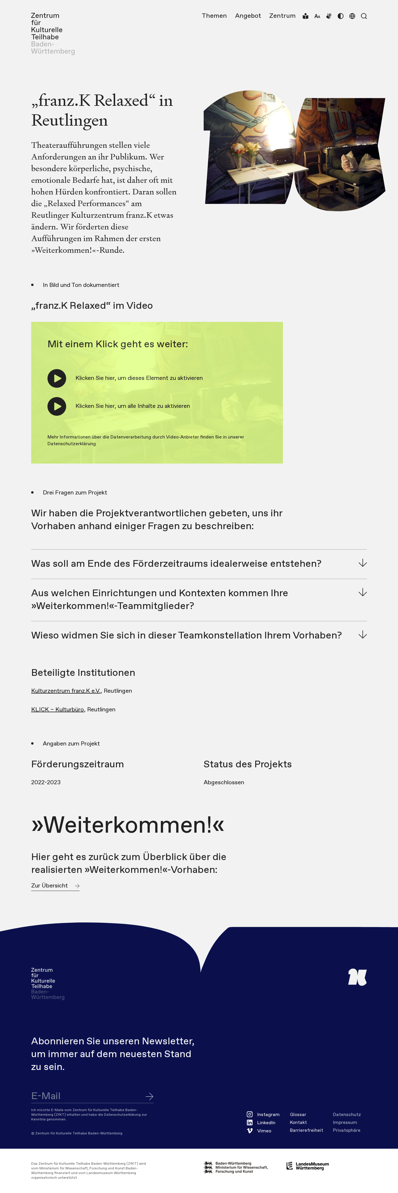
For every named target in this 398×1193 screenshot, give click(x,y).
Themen (214, 16)
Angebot (248, 16)
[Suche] (364, 16)
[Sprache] (352, 16)
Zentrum (282, 16)
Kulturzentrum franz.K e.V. (66, 691)
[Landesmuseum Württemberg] (307, 1166)
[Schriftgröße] (317, 16)
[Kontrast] (341, 16)
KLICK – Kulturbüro (57, 710)
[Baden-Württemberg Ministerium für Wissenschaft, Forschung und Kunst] (240, 1167)
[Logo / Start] (53, 34)
